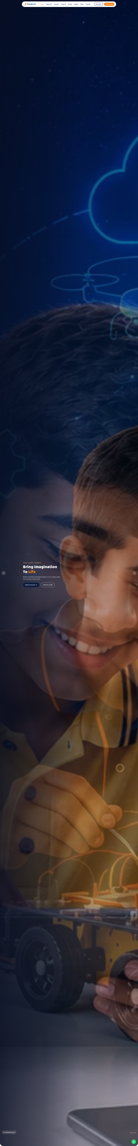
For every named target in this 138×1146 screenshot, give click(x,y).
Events (70, 4)
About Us (49, 4)
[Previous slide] (4, 573)
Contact (88, 4)
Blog (82, 4)
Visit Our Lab (47, 585)
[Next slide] (134, 573)
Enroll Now (110, 4)
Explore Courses (30, 585)
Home (42, 4)
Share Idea (98, 4)
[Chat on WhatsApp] (133, 1141)
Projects (63, 4)
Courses (56, 4)
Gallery (76, 4)
